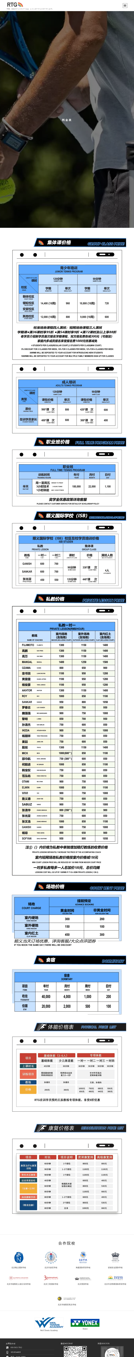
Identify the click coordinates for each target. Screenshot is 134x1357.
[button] (125, 5)
